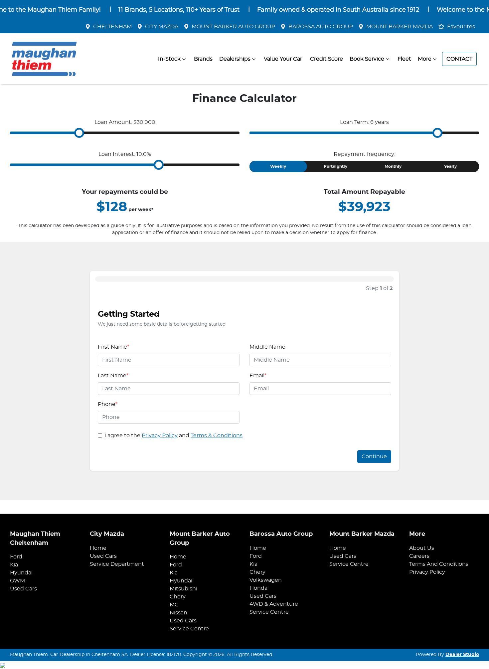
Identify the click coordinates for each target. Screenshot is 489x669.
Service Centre (189, 628)
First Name (113, 347)
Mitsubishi (183, 588)
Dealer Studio (462, 654)
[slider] (79, 133)
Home (98, 548)
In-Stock (169, 59)
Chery (178, 596)
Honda (258, 588)
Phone (107, 404)
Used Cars (23, 588)
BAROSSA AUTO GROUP (320, 26)
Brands (203, 59)
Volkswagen (265, 580)
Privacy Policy (160, 435)
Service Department (117, 564)
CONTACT (459, 59)
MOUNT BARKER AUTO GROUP (233, 26)
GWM (17, 580)
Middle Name (267, 347)
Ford (16, 556)
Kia (14, 564)
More (424, 59)
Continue (374, 456)
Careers (419, 556)
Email (257, 375)
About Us (421, 548)
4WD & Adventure (273, 604)
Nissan (178, 612)
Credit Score (326, 59)
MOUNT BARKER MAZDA (399, 26)
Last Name (113, 375)
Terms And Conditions (438, 564)
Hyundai (21, 572)
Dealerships (234, 59)
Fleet (404, 59)
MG (174, 604)
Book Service (367, 59)
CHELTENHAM (112, 26)
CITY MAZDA (161, 26)
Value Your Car (283, 59)
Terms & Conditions (217, 435)
